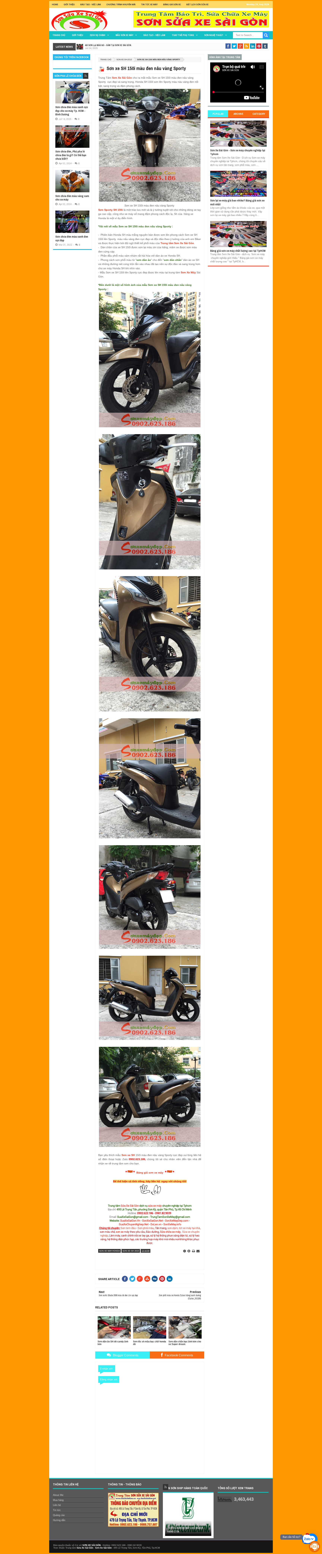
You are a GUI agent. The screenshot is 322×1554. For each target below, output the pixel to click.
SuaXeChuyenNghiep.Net (134, 1224)
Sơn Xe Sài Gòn (122, 77)
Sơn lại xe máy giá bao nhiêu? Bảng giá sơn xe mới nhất (237, 202)
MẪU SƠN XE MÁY (124, 35)
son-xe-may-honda (109, 1251)
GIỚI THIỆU (69, 4)
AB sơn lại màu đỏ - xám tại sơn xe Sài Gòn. (108, 45)
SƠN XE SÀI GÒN (91, 1545)
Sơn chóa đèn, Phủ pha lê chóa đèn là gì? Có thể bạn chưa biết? (70, 155)
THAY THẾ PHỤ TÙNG (183, 35)
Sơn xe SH (128, 1155)
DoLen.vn (156, 1224)
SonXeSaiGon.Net (152, 1220)
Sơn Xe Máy (188, 272)
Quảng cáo (59, 1515)
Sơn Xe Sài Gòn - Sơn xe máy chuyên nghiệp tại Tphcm (237, 152)
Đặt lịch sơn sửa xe (197, 4)
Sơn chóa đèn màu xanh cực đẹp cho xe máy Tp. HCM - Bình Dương (71, 110)
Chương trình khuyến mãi (120, 4)
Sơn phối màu (146, 1228)
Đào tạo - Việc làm (154, 35)
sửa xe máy (155, 1205)
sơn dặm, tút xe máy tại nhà (184, 1228)
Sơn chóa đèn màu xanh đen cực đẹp (71, 238)
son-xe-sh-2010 (124, 60)
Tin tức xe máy (149, 4)
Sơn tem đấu (128, 1228)
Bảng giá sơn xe (172, 4)
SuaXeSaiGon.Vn (130, 1220)
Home (55, 4)
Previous (167, 1516)
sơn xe (120, 1231)
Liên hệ (57, 1505)
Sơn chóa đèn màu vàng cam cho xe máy (72, 198)
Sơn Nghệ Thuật (213, 35)
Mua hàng (58, 1500)
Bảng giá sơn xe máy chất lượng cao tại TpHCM (238, 251)
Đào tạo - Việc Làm (90, 4)
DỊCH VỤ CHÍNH (97, 35)
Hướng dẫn (59, 1520)
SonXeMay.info (172, 1224)
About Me (58, 1495)
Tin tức (57, 1510)
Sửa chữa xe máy (170, 1231)
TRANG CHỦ (59, 35)
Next (209, 1516)
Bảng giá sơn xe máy (149, 1172)
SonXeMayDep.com (176, 1220)
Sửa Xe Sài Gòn (130, 1205)
